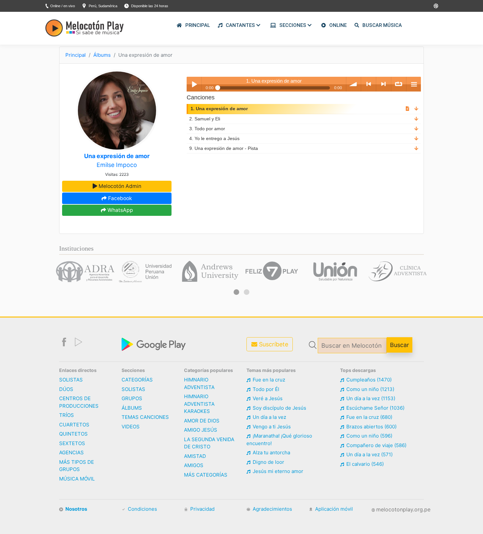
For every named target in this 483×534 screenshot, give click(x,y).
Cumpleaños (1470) (368, 380)
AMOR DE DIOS (201, 421)
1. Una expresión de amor (219, 108)
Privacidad (202, 509)
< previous (368, 84)
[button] (236, 292)
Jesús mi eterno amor (277, 471)
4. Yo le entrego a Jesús (214, 138)
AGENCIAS (71, 452)
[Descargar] (416, 108)
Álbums (102, 55)
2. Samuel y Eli (204, 118)
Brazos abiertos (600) (371, 426)
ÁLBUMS (132, 408)
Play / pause (194, 84)
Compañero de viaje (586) (375, 445)
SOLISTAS (71, 380)
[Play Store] (436, 6)
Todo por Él (265, 389)
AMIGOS (193, 465)
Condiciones (141, 509)
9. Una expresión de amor (223, 148)
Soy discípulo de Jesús (278, 408)
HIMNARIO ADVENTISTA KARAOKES (199, 403)
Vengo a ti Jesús (271, 426)
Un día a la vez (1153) (370, 398)
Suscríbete (272, 344)
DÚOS (66, 389)
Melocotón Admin (119, 186)
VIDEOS (131, 426)
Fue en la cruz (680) (368, 417)
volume (353, 84)
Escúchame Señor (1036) (374, 408)
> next (383, 84)
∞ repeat (398, 84)
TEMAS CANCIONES (145, 417)
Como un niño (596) (368, 436)
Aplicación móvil (333, 509)
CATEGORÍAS (137, 380)
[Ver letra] (407, 108)
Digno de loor (267, 462)
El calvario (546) (364, 464)
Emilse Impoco (117, 164)
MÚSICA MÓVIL (77, 479)
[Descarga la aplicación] (154, 343)
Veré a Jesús (267, 398)
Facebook (119, 198)
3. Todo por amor (207, 128)
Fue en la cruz (268, 380)
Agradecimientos (271, 509)
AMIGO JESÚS (200, 430)
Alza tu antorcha (270, 452)
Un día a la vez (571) (369, 454)
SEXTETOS (72, 443)
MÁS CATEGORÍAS (205, 475)
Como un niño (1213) (369, 389)
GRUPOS (132, 398)
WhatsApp (119, 210)
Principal (75, 55)
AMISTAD (195, 456)
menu (413, 84)
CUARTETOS (74, 424)
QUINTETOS (73, 434)
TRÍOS (66, 415)
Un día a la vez (268, 417)
